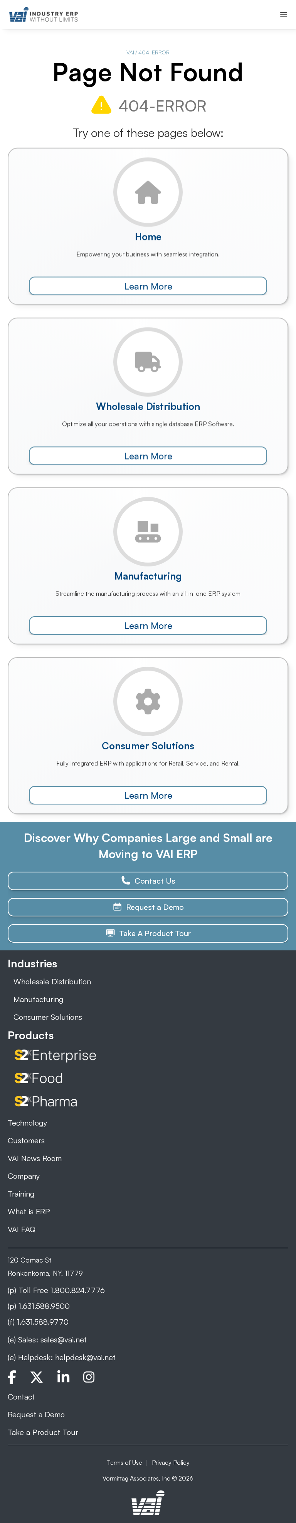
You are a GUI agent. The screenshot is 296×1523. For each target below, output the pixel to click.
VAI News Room (35, 1158)
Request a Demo (36, 1414)
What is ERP (29, 1211)
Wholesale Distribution (52, 981)
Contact (21, 1396)
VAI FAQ (21, 1229)
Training (21, 1193)
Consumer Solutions (47, 1017)
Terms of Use (124, 1462)
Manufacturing (38, 999)
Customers (26, 1140)
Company (24, 1176)
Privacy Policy (171, 1462)
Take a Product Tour (43, 1432)
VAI (130, 52)
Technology (27, 1122)
